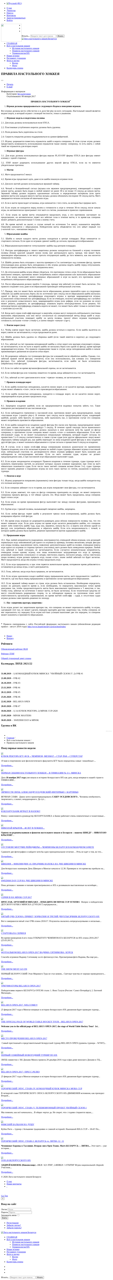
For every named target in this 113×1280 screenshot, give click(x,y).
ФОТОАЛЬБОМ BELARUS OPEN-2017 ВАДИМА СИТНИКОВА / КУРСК (37, 952)
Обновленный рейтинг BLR (14, 649)
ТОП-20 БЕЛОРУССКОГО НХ (16, 1160)
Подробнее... (7, 765)
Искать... (26, 36)
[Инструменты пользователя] (2, 80)
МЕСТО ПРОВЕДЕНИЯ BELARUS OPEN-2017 (24, 1038)
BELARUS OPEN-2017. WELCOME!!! (19, 1005)
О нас (9, 8)
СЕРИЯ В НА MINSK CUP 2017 (16, 897)
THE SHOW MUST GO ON (14, 969)
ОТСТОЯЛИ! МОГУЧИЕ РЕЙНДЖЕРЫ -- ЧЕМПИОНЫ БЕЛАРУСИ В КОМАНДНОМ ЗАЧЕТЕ (47, 847)
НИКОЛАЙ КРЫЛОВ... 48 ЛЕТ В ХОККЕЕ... (23, 828)
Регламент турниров (16, 58)
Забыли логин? (14, 1225)
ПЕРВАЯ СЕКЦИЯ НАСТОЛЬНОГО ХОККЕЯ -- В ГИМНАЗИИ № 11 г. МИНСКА (41, 773)
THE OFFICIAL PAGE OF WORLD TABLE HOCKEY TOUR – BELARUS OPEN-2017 (42, 1022)
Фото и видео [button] (13, 60)
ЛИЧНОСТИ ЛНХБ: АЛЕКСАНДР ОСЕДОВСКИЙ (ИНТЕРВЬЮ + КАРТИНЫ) (39, 792)
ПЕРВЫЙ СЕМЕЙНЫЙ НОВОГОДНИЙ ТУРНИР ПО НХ (29, 1055)
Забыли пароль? (14, 1228)
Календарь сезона (15, 68)
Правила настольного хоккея (25, 51)
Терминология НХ (21, 53)
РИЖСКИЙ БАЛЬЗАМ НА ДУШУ (17, 1124)
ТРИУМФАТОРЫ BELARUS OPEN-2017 (21, 986)
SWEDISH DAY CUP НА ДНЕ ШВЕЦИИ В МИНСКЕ (27, 880)
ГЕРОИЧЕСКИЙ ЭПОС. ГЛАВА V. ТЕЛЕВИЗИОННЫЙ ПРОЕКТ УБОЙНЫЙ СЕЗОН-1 (44, 1108)
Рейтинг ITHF (7, 654)
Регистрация (12, 1223)
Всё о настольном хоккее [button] (18, 46)
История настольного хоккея (25, 48)
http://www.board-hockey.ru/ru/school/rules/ (47, 626)
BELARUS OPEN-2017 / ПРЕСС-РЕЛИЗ (20, 1072)
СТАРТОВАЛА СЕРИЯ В (13, 933)
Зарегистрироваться (16, 18)
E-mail (9, 87)
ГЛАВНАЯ (12, 43)
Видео (15, 63)
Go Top (4, 1196)
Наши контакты (14, 1184)
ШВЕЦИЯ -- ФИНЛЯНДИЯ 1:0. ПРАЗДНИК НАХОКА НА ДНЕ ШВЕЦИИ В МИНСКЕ (43, 864)
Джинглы (11, 10)
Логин (4, 1209)
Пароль (5, 1212)
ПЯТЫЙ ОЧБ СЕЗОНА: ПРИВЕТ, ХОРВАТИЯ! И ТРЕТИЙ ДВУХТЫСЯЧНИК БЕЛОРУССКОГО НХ (50, 916)
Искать (60, 36)
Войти (10, 20)
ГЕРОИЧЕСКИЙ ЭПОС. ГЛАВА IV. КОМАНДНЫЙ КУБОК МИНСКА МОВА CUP (41, 1088)
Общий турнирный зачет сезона (16, 658)
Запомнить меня (8, 1215)
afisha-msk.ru (109, 731)
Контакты (11, 15)
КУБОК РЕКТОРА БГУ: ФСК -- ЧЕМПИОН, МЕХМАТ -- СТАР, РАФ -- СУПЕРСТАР (42, 756)
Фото (14, 65)
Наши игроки (13, 56)
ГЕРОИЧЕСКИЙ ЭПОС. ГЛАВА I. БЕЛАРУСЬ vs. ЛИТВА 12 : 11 (32, 1141)
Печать (10, 84)
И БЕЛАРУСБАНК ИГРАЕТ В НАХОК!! (20, 811)
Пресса (10, 13)
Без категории (24, 94)
